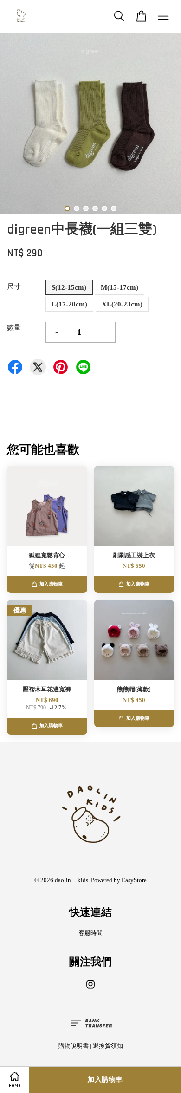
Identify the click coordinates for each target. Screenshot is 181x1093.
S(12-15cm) (69, 287)
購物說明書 (73, 1046)
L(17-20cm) (69, 304)
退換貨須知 (108, 1046)
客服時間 (90, 933)
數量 (14, 327)
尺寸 (14, 286)
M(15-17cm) (119, 287)
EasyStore (134, 880)
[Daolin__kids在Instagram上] (90, 989)
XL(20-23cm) (122, 304)
